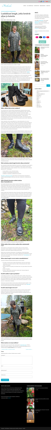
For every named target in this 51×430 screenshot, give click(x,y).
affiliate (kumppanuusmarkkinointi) (8, 11)
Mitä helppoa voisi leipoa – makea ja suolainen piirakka (45, 72)
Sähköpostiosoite (4, 370)
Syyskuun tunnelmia (29, 349)
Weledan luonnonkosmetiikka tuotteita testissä (44, 55)
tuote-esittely (39, 106)
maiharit (28, 71)
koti (37, 99)
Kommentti (3, 355)
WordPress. (17, 428)
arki (37, 92)
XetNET (36, 32)
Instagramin (36, 28)
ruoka (38, 105)
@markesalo (41, 20)
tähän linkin (28, 284)
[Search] (48, 85)
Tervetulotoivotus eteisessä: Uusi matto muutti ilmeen (44, 62)
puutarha (38, 102)
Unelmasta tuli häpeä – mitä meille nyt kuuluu (8, 349)
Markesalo (6, 5)
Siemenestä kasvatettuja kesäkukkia (45, 48)
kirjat (37, 98)
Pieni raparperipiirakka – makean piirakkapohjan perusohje (45, 79)
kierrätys (38, 96)
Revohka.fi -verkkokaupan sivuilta (6, 175)
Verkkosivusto (3, 374)
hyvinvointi (38, 95)
